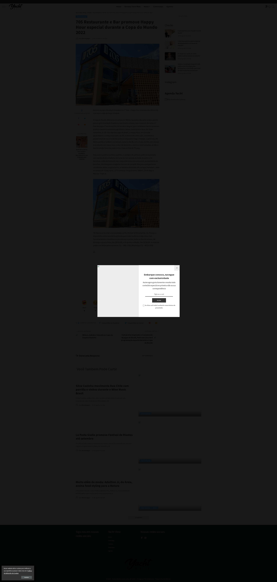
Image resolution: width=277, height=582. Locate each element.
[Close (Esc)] (177, 268)
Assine (159, 300)
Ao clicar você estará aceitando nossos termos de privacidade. (160, 306)
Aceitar (26, 577)
